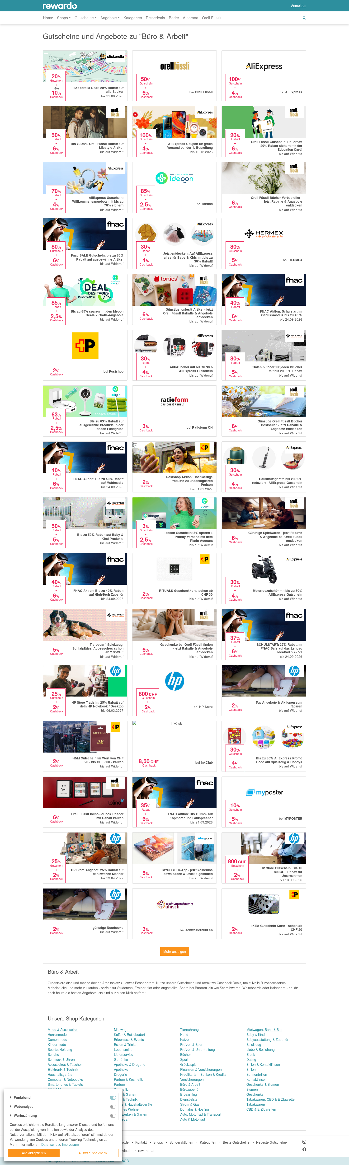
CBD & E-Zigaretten (261, 1109)
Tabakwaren (255, 1104)
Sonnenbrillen (256, 1074)
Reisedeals (155, 17)
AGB (125, 1160)
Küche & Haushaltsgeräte (133, 1104)
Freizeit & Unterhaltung (197, 1049)
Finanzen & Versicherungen (201, 1069)
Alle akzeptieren (34, 1153)
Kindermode (57, 1044)
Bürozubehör (190, 1089)
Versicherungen (192, 1079)
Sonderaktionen (181, 1142)
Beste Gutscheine (236, 1142)
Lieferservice (123, 1054)
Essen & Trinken (126, 1044)
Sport (184, 1059)
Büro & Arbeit (190, 1084)
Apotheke (121, 1069)
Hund (184, 1034)
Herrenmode (57, 1034)
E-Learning (188, 1094)
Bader (174, 17)
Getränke (121, 1059)
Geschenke (255, 1094)
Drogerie (120, 1074)
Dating (251, 1059)
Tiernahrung (189, 1029)
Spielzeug (253, 1044)
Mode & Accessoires (63, 1029)
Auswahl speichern (93, 1153)
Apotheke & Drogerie (129, 1064)
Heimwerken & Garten (130, 1114)
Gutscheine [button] (84, 17)
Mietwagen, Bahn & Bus (264, 1029)
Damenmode (57, 1039)
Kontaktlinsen (256, 1079)
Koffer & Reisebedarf (129, 1034)
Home (48, 17)
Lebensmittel (123, 1049)
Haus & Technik (125, 1099)
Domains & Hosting (194, 1109)
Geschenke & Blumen (262, 1084)
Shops (158, 1142)
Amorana (190, 17)
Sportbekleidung (60, 1049)
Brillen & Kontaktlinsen (263, 1064)
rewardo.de (123, 1150)
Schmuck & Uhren (61, 1059)
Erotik (250, 1054)
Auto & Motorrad (192, 1119)
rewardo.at (146, 1150)
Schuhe (53, 1054)
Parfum (119, 1084)
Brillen (251, 1069)
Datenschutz (50, 1144)
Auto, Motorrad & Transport (200, 1114)
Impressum (70, 1144)
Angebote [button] (108, 17)
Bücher (185, 1054)
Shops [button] (62, 17)
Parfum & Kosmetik (128, 1079)
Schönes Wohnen (127, 1109)
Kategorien (132, 17)
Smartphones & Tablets (65, 1084)
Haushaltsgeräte (60, 1074)
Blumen (252, 1089)
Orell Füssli (211, 17)
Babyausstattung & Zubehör (267, 1039)
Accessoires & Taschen (65, 1064)
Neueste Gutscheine (271, 1142)
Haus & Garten (125, 1094)
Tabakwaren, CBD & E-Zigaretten (271, 1099)
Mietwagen (122, 1029)
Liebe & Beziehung (260, 1049)
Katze (184, 1039)
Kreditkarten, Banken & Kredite (203, 1074)
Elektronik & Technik (63, 1069)
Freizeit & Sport (191, 1044)
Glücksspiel (188, 1064)
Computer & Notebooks (65, 1079)
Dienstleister (189, 1099)
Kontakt (141, 1142)
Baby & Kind (255, 1034)
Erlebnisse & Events (129, 1039)
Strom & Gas (189, 1104)
